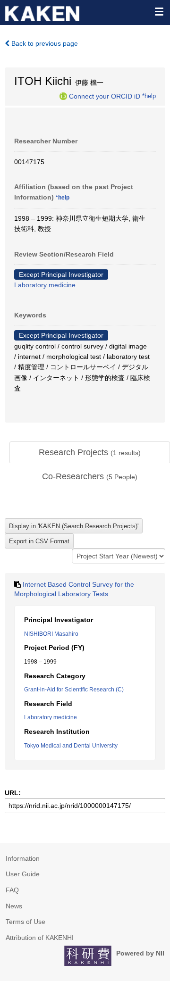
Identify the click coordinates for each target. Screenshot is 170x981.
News (14, 906)
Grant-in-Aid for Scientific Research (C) (74, 689)
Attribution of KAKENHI (40, 937)
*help (149, 95)
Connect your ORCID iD (104, 96)
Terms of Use (25, 921)
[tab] (89, 452)
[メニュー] (158, 11)
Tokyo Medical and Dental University (71, 745)
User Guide (23, 874)
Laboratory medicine (45, 285)
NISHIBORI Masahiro (51, 634)
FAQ (12, 890)
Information (23, 858)
